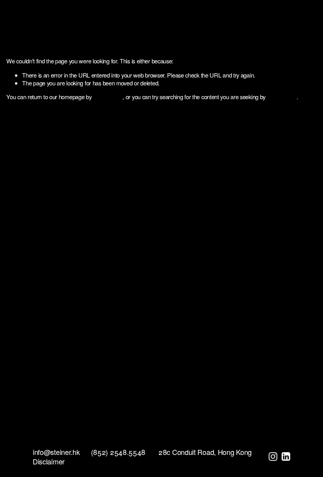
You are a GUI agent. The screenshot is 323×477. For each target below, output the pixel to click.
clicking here (108, 96)
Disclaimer (49, 461)
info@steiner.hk (56, 452)
